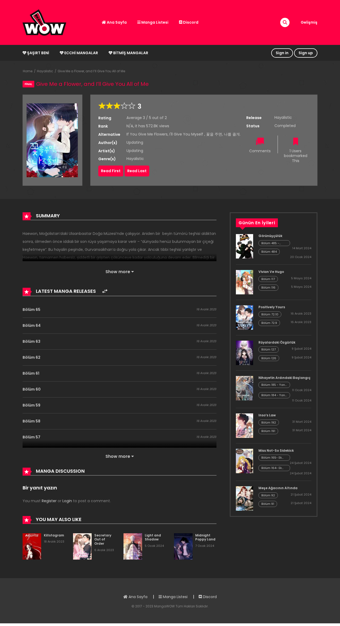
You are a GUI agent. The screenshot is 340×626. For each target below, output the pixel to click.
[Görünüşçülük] (244, 246)
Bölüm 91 (267, 504)
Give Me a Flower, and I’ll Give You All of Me (91, 71)
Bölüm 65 (31, 309)
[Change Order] (105, 291)
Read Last (137, 171)
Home (27, 71)
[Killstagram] (32, 546)
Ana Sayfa (116, 22)
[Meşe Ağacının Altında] (244, 498)
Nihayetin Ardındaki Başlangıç (284, 377)
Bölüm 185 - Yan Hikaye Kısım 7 (273, 385)
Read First (111, 171)
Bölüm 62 (31, 357)
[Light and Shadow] (133, 546)
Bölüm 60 (32, 389)
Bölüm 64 (32, 325)
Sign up (306, 53)
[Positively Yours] (244, 317)
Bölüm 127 (268, 349)
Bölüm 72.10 (269, 314)
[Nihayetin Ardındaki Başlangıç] (244, 388)
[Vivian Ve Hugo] (244, 282)
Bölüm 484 (269, 251)
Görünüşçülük (270, 236)
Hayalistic (45, 71)
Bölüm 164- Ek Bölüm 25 (271, 468)
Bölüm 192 (268, 422)
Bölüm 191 (268, 431)
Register (49, 501)
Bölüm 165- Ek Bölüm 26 (271, 457)
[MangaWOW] (44, 22)
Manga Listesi (154, 22)
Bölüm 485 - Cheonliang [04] (273, 243)
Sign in (282, 53)
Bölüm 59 (31, 405)
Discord (190, 22)
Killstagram (54, 535)
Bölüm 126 (268, 358)
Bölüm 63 (31, 341)
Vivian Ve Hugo (271, 271)
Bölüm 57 (31, 437)
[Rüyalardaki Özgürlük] (244, 352)
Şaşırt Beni (37, 53)
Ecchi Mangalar (80, 53)
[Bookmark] (295, 142)
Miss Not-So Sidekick (276, 450)
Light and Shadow (153, 537)
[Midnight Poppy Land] (183, 546)
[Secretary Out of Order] (82, 546)
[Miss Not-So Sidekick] (244, 460)
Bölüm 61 (31, 373)
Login (67, 501)
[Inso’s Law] (244, 425)
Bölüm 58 (31, 421)
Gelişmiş (309, 22)
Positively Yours (271, 307)
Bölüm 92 (268, 495)
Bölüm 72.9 (269, 323)
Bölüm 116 (268, 287)
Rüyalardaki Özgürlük (276, 342)
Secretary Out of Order (102, 539)
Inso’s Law (267, 415)
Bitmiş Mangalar (130, 53)
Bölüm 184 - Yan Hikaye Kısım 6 (273, 395)
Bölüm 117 (268, 279)
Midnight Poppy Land (205, 537)
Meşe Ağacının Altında (278, 488)
